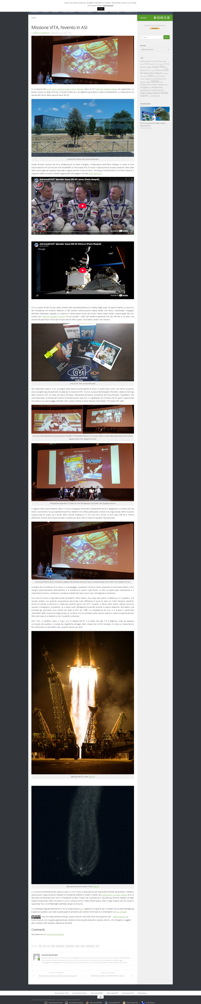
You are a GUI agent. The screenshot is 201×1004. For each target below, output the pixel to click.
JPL (154, 76)
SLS (163, 90)
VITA (97, 946)
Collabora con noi (130, 12)
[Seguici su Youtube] (165, 17)
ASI (40, 946)
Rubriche (34, 12)
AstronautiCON (128, 993)
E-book (45, 12)
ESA (44, 946)
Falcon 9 (144, 70)
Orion (149, 84)
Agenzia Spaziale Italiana (106, 89)
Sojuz (77, 946)
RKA (150, 87)
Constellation (152, 64)
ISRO (162, 70)
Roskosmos (157, 87)
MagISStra (143, 82)
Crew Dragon (159, 64)
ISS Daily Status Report (151, 73)
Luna (164, 79)
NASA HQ (92, 777)
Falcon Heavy (151, 70)
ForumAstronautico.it (55, 934)
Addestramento (145, 61)
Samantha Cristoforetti (150, 90)
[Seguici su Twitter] (158, 17)
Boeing (142, 64)
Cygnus (149, 67)
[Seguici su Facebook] (161, 17)
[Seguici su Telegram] (155, 17)
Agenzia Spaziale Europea (54, 316)
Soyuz (82, 946)
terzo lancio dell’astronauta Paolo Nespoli (65, 89)
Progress (144, 87)
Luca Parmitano (156, 79)
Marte (149, 82)
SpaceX (144, 95)
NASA (52, 946)
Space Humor (102, 12)
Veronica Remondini (41, 33)
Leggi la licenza (119, 916)
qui (81, 908)
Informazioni (108, 5)
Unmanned (155, 96)
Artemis (154, 61)
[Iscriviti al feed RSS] (168, 17)
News (33, 18)
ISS (48, 946)
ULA (149, 96)
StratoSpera (141, 993)
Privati (166, 85)
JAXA (150, 76)
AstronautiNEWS (97, 993)
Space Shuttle (90, 946)
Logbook (148, 79)
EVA (166, 67)
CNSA (146, 64)
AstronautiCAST (95, 173)
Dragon (155, 66)
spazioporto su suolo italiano (114, 895)
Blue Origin (163, 61)
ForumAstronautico (79, 993)
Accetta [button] (101, 9)
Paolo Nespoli (60, 946)
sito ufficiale (121, 912)
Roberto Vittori (70, 946)
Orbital (143, 84)
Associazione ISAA (61, 993)
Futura (158, 70)
